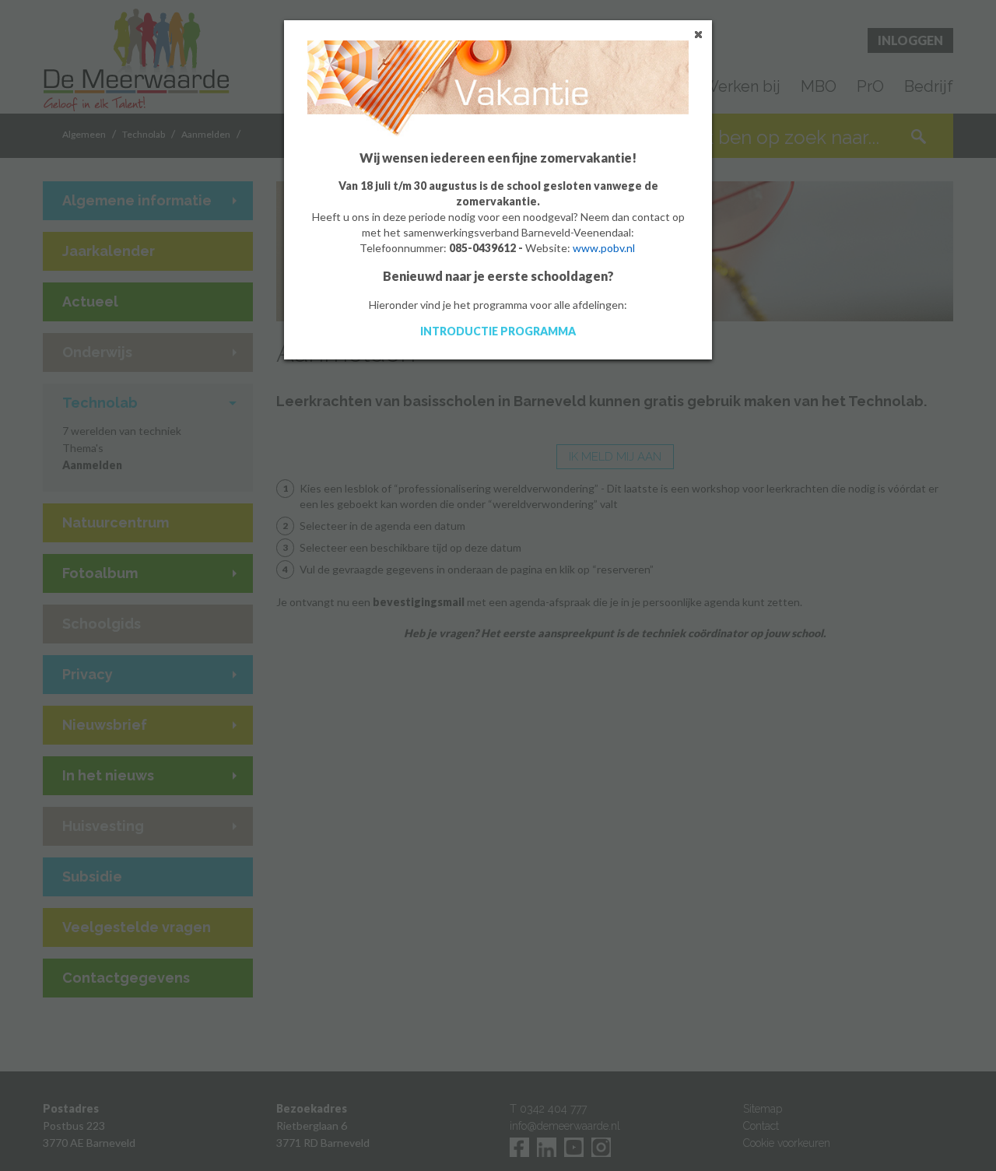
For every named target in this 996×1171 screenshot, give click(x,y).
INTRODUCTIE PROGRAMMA (498, 331)
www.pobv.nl (604, 247)
